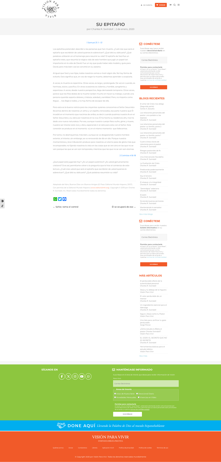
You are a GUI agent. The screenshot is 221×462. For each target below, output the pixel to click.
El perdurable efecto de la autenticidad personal (151, 282)
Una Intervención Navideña (151, 157)
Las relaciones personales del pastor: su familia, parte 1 (152, 134)
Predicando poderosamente (152, 170)
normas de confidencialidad (156, 80)
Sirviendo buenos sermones (152, 201)
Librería (94, 448)
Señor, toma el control (65, 207)
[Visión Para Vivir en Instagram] (75, 376)
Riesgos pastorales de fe (150, 151)
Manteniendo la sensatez (150, 207)
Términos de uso (162, 448)
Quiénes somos (58, 448)
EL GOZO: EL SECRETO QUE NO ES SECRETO (153, 339)
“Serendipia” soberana (149, 189)
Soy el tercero (146, 176)
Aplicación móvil (108, 448)
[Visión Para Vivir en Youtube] (82, 376)
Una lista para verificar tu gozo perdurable (153, 321)
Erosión (143, 195)
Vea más (143, 356)
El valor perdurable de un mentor (151, 297)
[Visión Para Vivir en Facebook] (62, 376)
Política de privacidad (126, 448)
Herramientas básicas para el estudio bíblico (152, 348)
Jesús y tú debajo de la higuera (153, 290)
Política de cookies (145, 448)
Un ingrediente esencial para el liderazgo (153, 306)
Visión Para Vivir (100, 457)
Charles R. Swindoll (102, 29)
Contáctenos (82, 448)
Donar (71, 448)
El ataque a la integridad (150, 182)
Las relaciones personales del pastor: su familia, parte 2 (152, 125)
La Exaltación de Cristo (149, 163)
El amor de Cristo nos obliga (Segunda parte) (152, 105)
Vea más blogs (146, 214)
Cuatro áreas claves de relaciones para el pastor (150, 143)
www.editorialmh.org (100, 188)
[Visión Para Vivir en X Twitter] (68, 376)
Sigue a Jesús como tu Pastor (152, 314)
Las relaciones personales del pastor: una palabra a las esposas (152, 115)
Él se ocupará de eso (124, 207)
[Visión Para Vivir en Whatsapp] (88, 376)
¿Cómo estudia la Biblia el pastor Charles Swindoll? (151, 330)
